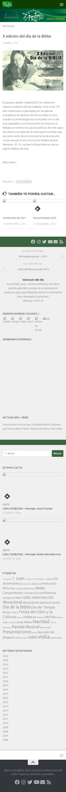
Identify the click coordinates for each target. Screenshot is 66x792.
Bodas (40, 588)
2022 (5, 672)
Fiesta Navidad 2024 (44, 217)
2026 (5, 655)
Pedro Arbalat (45, 628)
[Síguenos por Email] (56, 242)
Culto (6, 504)
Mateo (28, 622)
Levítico (12, 622)
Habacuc (30, 617)
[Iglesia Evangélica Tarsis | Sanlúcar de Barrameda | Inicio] (9, 4)
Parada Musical (25, 626)
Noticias (9, 26)
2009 (5, 727)
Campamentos (13, 593)
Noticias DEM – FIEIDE (16, 417)
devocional (12, 602)
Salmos (18, 637)
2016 (5, 697)
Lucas (19, 622)
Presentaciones (17, 631)
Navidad (41, 621)
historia (59, 617)
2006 (5, 739)
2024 (5, 664)
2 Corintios (37, 579)
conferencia (47, 593)
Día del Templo (43, 607)
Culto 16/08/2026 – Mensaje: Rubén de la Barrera (32, 554)
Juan (5, 622)
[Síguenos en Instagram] (39, 242)
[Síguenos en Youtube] (50, 242)
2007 (5, 735)
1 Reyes (28, 579)
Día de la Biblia (24, 182)
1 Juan (18, 578)
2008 (5, 731)
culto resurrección (38, 597)
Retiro (34, 633)
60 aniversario (25, 584)
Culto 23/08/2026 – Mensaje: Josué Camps (27, 508)
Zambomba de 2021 (14, 217)
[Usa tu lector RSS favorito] (61, 242)
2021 (5, 676)
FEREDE (15, 612)
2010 (5, 723)
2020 (5, 681)
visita (44, 637)
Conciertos (31, 593)
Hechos (50, 617)
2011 (5, 718)
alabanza (36, 583)
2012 (5, 714)
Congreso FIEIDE (12, 597)
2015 (5, 702)
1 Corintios (7, 579)
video (33, 637)
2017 (5, 693)
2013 (5, 710)
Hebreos (40, 617)
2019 (5, 685)
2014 (5, 706)
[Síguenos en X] (44, 242)
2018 (5, 689)
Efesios (7, 612)
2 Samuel (49, 579)
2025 (5, 660)
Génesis (19, 617)
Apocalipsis (19, 589)
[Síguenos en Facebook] (33, 242)
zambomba (56, 637)
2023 (5, 668)
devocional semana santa (41, 602)
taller (25, 638)
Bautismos (29, 588)
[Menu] (61, 4)
